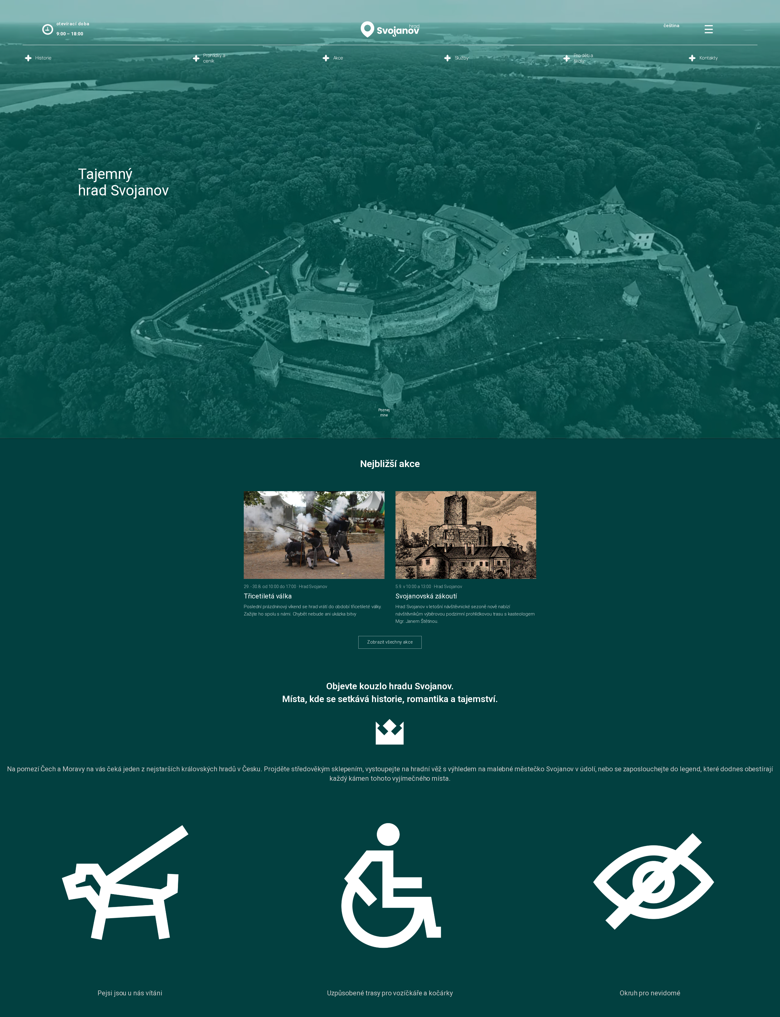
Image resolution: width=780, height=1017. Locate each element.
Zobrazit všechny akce (390, 642)
